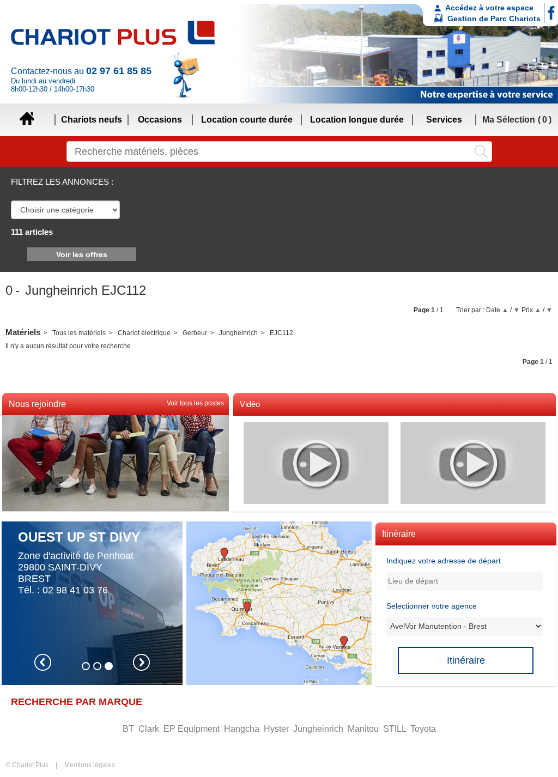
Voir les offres (81, 254)
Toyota (423, 728)
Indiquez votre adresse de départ (443, 560)
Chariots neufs (91, 119)
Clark (149, 728)
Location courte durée (247, 119)
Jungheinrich (319, 728)
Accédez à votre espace (488, 7)
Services (444, 119)
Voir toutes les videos (264, 419)
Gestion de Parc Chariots (493, 18)
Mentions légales (89, 765)
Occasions (160, 119)
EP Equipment (192, 728)
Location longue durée (357, 119)
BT (129, 728)
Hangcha (243, 728)
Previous (42, 662)
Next (141, 662)
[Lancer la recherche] (481, 151)
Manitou (364, 728)
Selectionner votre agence (431, 606)
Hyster (277, 728)
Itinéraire (466, 660)
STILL (395, 728)
